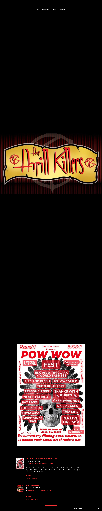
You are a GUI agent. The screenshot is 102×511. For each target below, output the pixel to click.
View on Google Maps (32, 478)
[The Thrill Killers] (20, 491)
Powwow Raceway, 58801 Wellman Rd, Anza (40, 463)
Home (38, 9)
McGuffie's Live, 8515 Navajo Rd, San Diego (40, 490)
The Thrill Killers (32, 485)
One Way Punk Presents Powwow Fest (41, 459)
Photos (54, 9)
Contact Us (45, 9)
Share (29, 475)
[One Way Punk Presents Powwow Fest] (20, 469)
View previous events (51, 505)
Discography (62, 9)
